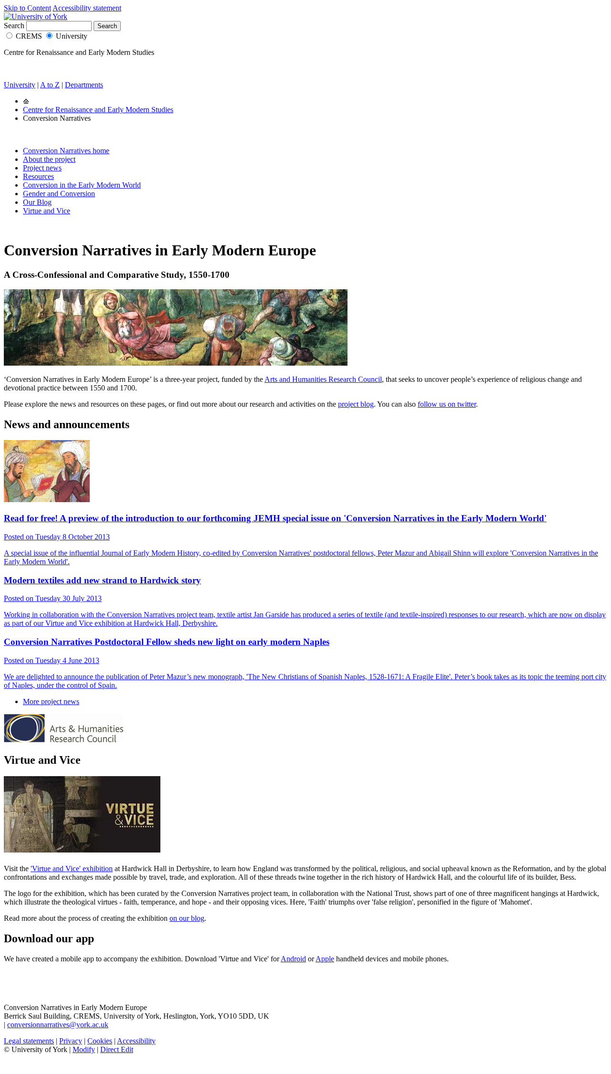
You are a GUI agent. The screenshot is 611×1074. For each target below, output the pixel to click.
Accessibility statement (87, 8)
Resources (38, 176)
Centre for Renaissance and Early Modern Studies (98, 109)
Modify (84, 1049)
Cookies (99, 1041)
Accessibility (136, 1041)
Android (293, 959)
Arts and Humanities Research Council (323, 379)
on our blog (186, 918)
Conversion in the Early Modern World (82, 185)
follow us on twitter (447, 404)
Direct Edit (116, 1049)
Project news (42, 168)
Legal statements (29, 1041)
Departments (84, 85)
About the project (49, 159)
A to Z (50, 85)
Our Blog (37, 202)
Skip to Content (27, 8)
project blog (356, 404)
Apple (325, 959)
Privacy (70, 1041)
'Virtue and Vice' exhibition (72, 868)
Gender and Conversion (59, 194)
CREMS (29, 36)
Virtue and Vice (46, 211)
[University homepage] (26, 101)
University (71, 36)
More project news (51, 701)
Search (14, 25)
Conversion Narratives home (66, 151)
